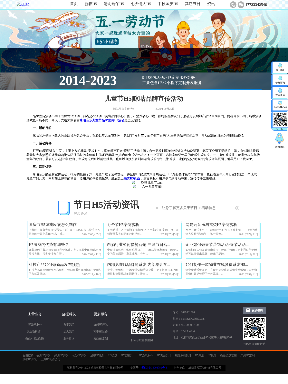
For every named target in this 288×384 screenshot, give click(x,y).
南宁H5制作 (100, 331)
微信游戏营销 (228, 355)
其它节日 (192, 4)
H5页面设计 (164, 355)
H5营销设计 (128, 355)
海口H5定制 (100, 338)
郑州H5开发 (61, 355)
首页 (74, 4)
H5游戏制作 (35, 324)
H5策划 (199, 355)
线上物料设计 (35, 331)
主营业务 (35, 314)
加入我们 (68, 331)
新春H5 (90, 4)
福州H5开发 (43, 355)
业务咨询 (68, 338)
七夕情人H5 (141, 4)
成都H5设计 (97, 355)
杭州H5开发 (100, 324)
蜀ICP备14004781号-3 (154, 367)
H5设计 (212, 355)
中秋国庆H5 (168, 4)
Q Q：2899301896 (184, 312)
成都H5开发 (30, 359)
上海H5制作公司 (50, 359)
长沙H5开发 (79, 355)
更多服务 (101, 314)
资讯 (211, 4)
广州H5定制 (247, 355)
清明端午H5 (114, 4)
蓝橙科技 (69, 314)
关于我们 (68, 324)
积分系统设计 (183, 355)
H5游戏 (112, 355)
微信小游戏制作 (34, 338)
